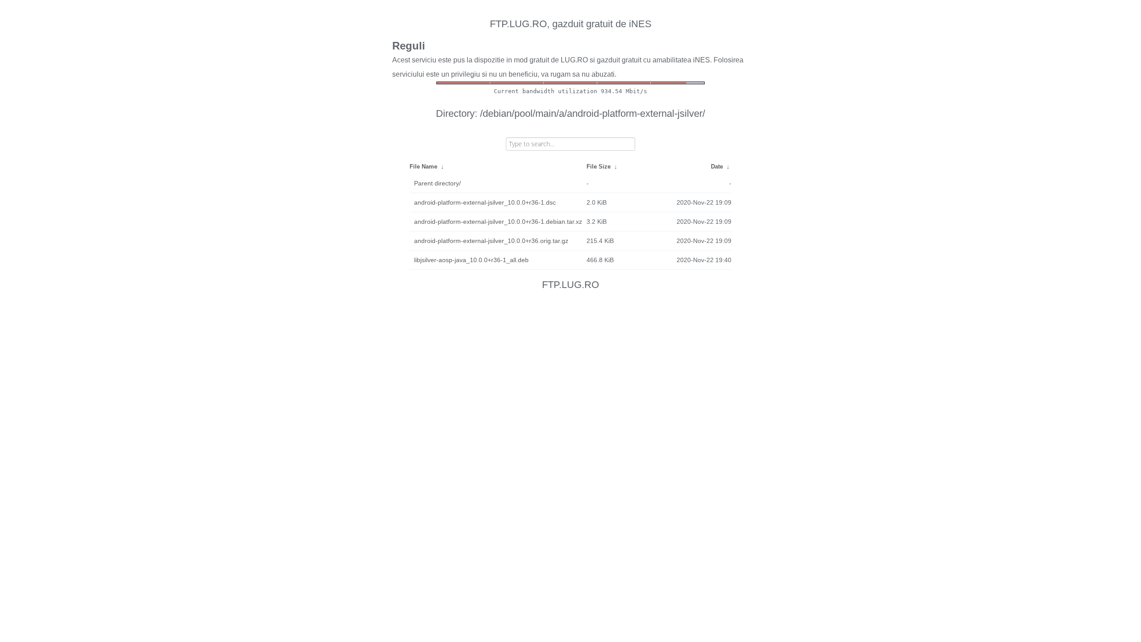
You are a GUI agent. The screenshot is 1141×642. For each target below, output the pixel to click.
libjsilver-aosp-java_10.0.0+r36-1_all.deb (471, 259)
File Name (423, 166)
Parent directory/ (437, 183)
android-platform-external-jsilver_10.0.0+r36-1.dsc (485, 202)
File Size (599, 166)
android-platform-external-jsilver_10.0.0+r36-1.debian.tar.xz (498, 221)
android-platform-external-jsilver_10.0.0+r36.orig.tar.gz (491, 240)
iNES (701, 60)
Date (717, 166)
